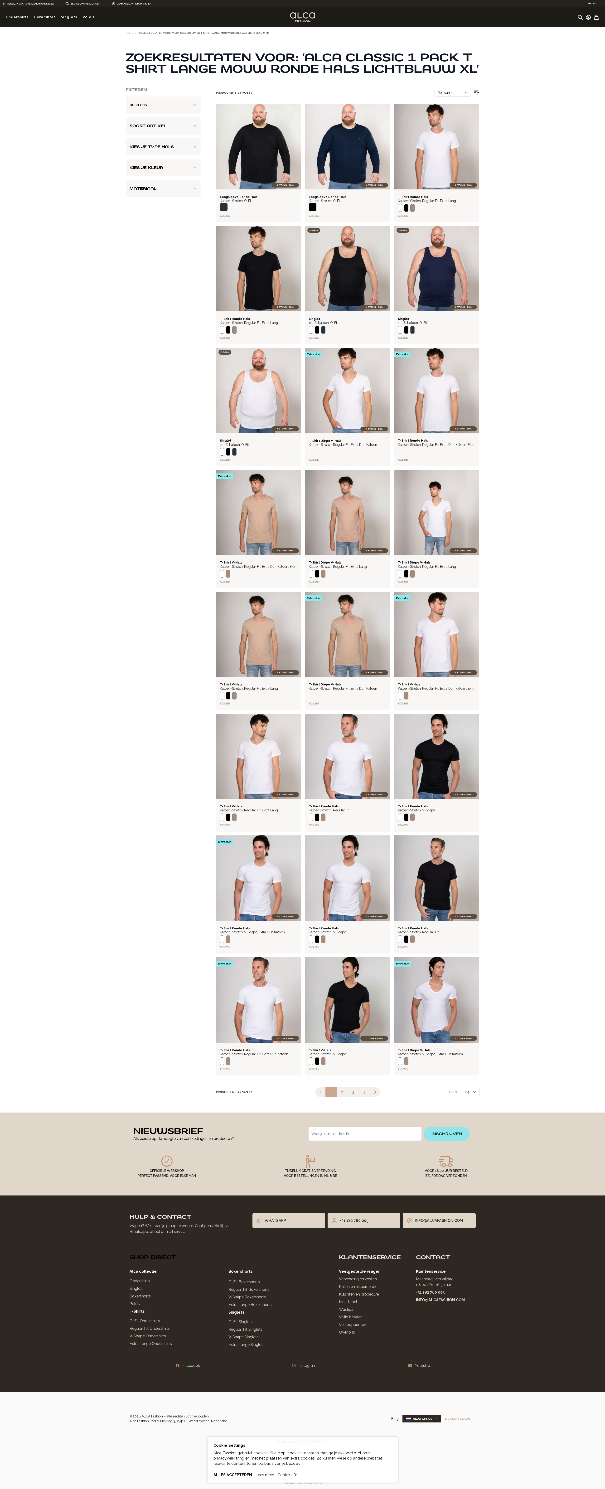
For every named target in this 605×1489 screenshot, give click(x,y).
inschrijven (446, 1133)
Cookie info (287, 1475)
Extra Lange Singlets (246, 1344)
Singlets (137, 1288)
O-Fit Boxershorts (244, 1282)
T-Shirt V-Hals (231, 562)
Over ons (347, 1332)
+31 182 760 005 (430, 1292)
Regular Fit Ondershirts (150, 1328)
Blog (395, 1419)
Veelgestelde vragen (360, 1271)
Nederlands (422, 1418)
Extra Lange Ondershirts (151, 1343)
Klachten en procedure (359, 1294)
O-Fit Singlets (240, 1322)
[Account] (588, 17)
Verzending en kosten (358, 1279)
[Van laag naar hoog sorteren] (476, 93)
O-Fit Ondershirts (145, 1321)
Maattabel (348, 1302)
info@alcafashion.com (440, 1300)
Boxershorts (140, 1296)
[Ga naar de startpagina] (302, 17)
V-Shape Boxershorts (247, 1297)
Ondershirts (140, 1281)
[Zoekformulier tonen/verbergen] (580, 17)
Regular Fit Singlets (245, 1329)
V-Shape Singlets (243, 1337)
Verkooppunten (352, 1324)
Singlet (314, 319)
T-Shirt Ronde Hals (413, 197)
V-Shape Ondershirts (148, 1336)
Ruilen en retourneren (357, 1286)
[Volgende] (375, 1092)
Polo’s (135, 1303)
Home (129, 33)
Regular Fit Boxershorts (249, 1289)
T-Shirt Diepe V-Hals (325, 441)
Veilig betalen (351, 1317)
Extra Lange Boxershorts (250, 1304)
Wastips (346, 1309)
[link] (320, 1092)
